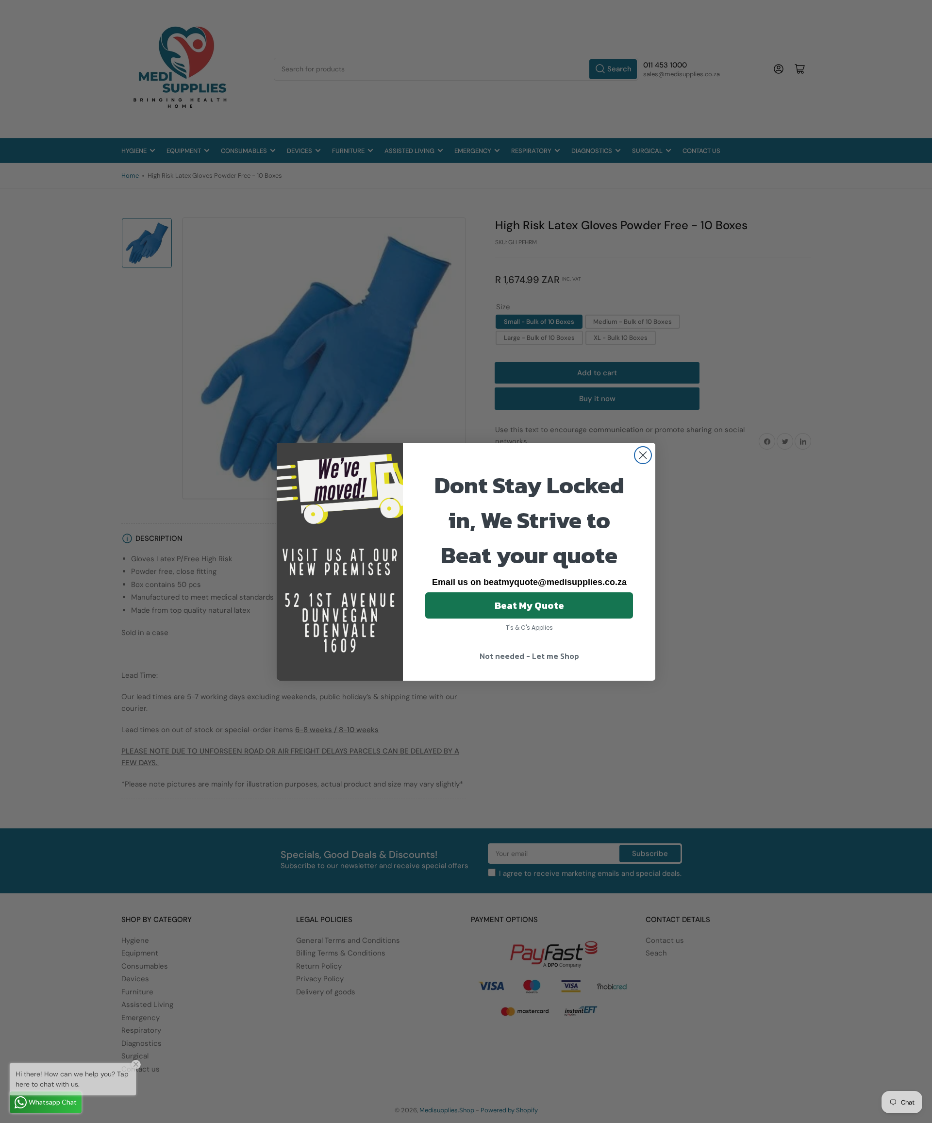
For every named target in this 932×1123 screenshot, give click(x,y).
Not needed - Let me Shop (529, 656)
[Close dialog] (642, 455)
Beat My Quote (529, 605)
